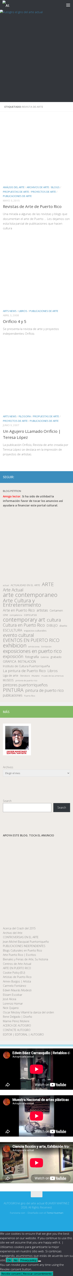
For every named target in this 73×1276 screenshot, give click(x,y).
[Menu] (68, 5)
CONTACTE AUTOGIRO (16, 1030)
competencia (16, 615)
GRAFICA (9, 661)
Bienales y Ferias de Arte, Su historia (25, 959)
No (15, 1260)
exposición (13, 656)
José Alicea (9, 999)
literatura (25, 675)
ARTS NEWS (10, 311)
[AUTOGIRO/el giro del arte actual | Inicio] (7, 5)
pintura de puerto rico (44, 690)
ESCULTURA (12, 630)
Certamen (56, 610)
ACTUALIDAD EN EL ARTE (25, 585)
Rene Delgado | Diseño (17, 1016)
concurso (30, 615)
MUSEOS (8, 680)
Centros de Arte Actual (17, 964)
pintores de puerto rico (26, 680)
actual (6, 585)
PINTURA (13, 690)
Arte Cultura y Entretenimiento (22, 602)
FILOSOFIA (25, 416)
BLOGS (55, 187)
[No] (39, 1261)
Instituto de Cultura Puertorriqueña (26, 666)
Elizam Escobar (12, 995)
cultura (54, 620)
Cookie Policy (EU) (14, 972)
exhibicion (14, 645)
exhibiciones (34, 646)
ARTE (48, 584)
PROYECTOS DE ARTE (43, 191)
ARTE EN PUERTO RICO (17, 968)
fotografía (32, 657)
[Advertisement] (36, 63)
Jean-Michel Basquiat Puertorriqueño (26, 941)
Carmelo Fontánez (14, 986)
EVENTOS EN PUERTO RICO (31, 640)
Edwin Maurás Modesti (17, 990)
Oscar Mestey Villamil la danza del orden (28, 1012)
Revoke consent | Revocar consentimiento (27, 1273)
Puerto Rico (29, 695)
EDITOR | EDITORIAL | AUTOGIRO (23, 1034)
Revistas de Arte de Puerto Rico (32, 206)
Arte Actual (13, 590)
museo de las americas (52, 675)
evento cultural (18, 635)
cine (5, 615)
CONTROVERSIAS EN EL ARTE (21, 937)
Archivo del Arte (12, 933)
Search (7, 801)
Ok (9, 1260)
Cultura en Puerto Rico (24, 625)
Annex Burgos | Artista (17, 981)
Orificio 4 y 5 (14, 321)
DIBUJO (52, 625)
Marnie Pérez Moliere (16, 1021)
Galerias (44, 657)
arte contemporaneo (30, 595)
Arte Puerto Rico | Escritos (19, 955)
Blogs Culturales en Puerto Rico (22, 950)
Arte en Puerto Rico (19, 610)
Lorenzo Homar (13, 1003)
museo (36, 675)
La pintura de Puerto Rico (24, 671)
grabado (56, 657)
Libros (52, 671)
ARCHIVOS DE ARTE (38, 187)
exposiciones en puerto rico (32, 651)
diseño (63, 625)
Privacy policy (28, 1260)
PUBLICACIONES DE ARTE (17, 196)
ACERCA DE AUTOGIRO (17, 1025)
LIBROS (23, 311)
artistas (42, 610)
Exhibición (46, 646)
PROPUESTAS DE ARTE (16, 191)
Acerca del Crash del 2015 (19, 928)
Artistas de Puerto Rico (17, 977)
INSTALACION (27, 661)
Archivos (8, 767)
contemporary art (24, 619)
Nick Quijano (11, 1008)
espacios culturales (35, 630)
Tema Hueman (55, 1213)
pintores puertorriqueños (25, 685)
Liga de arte (10, 675)
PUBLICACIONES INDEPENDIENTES (24, 946)
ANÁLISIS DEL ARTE (14, 187)
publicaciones (12, 695)
